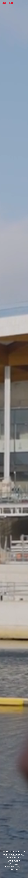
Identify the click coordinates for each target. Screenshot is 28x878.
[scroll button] (14, 873)
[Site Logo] (8, 3)
